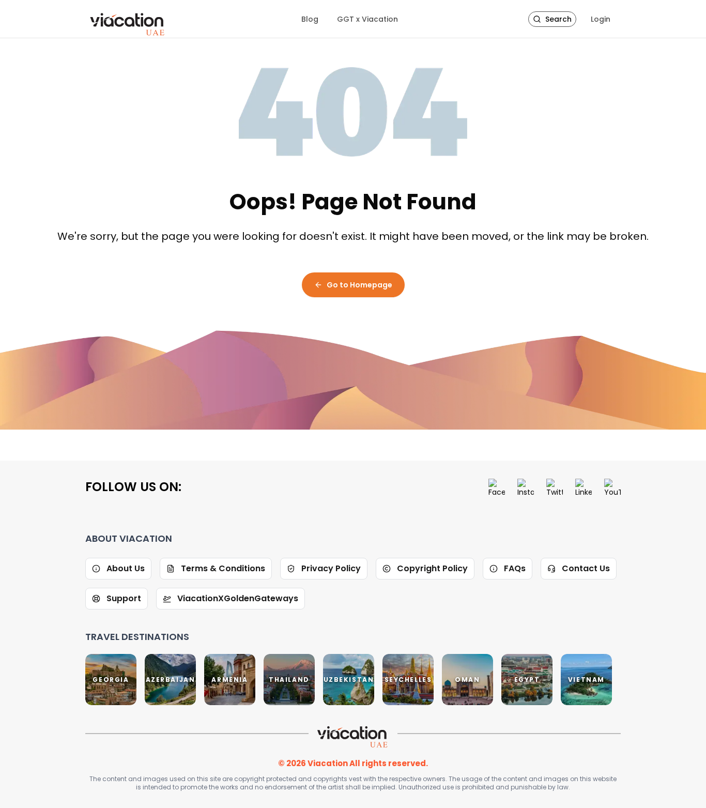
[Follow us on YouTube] (612, 487)
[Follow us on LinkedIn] (583, 487)
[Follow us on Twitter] (554, 487)
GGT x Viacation (367, 19)
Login (600, 19)
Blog (309, 19)
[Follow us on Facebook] (496, 487)
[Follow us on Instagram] (525, 487)
